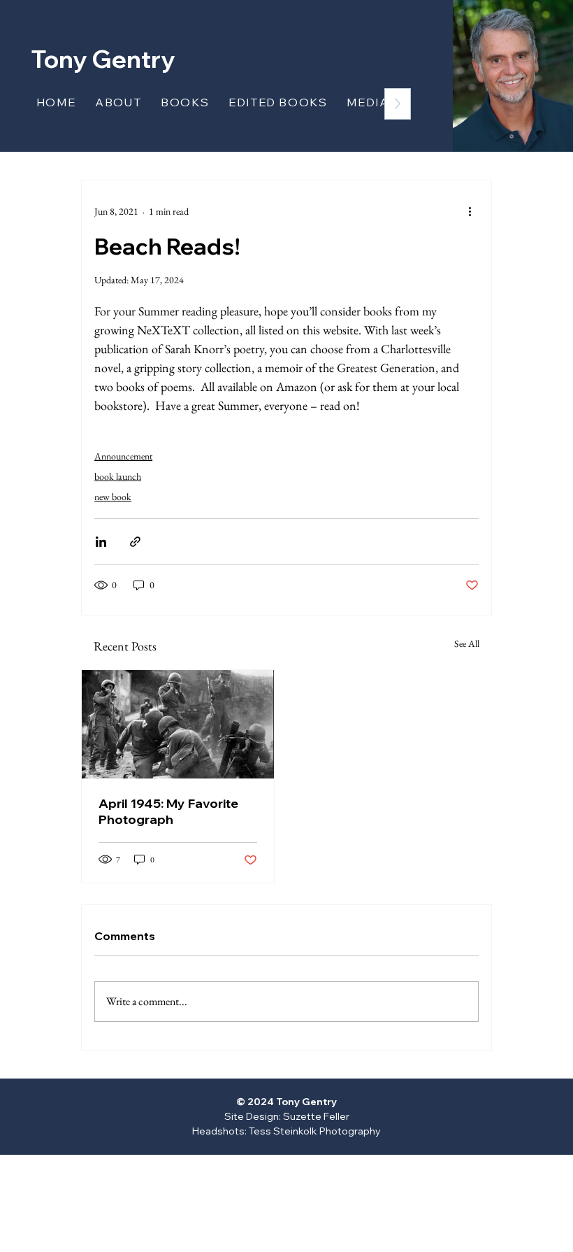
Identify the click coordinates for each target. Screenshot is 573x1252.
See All (466, 643)
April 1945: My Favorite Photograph (168, 811)
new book (112, 496)
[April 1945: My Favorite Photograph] (178, 724)
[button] (185, 102)
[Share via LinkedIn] (101, 541)
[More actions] (470, 211)
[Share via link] (135, 541)
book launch (117, 476)
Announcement (123, 456)
